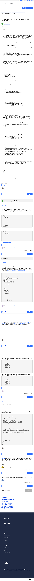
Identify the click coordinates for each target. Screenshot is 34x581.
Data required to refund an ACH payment (7, 499)
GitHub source (3, 323)
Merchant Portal (6, 518)
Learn (5, 525)
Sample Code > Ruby (25, 322)
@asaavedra (4, 205)
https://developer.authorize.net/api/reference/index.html (16, 270)
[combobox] (13, 8)
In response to (14, 467)
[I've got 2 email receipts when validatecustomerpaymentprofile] (31, 198)
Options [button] (2, 15)
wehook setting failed (4, 501)
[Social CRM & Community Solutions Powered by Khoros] (31, 579)
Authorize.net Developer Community (6, 12)
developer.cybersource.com (29, 0)
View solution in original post (7, 242)
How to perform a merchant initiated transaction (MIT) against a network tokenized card (7, 507)
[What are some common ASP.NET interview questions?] (32, 198)
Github (5, 550)
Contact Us (6, 537)
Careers (5, 540)
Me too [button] (4, 185)
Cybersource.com (7, 535)
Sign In (30, 3)
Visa (4, 566)
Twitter (5, 547)
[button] (3, 194)
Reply (30, 194)
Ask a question (29, 7)
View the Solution (7, 24)
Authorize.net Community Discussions (17, 12)
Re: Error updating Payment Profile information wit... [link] (9, 13)
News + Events (6, 538)
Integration (23, 12)
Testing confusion (4, 497)
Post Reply (28, 490)
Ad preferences (21, 566)
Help (29, 3)
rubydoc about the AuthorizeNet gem (19, 323)
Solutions (5, 528)
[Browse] (32, 3)
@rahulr (3, 401)
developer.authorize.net (21, 0)
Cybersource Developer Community (3, 3)
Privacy (15, 566)
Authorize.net (10, 566)
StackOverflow (6, 552)
